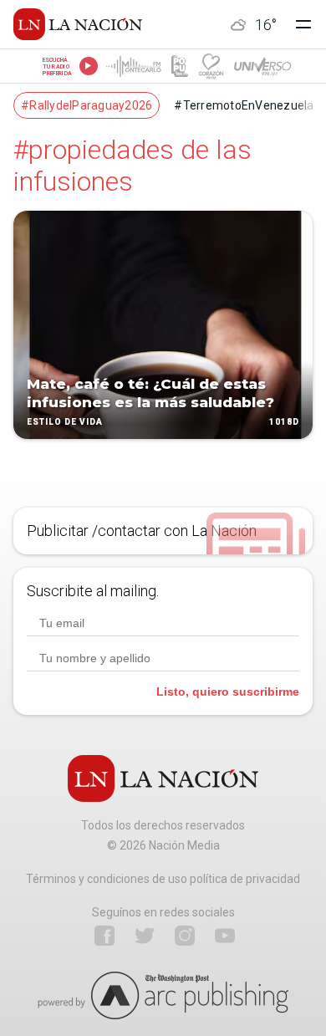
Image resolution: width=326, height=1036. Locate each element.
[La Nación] (77, 24)
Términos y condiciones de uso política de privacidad (163, 878)
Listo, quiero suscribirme (227, 691)
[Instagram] (184, 935)
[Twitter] (144, 935)
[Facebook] (104, 935)
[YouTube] (224, 935)
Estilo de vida (65, 421)
